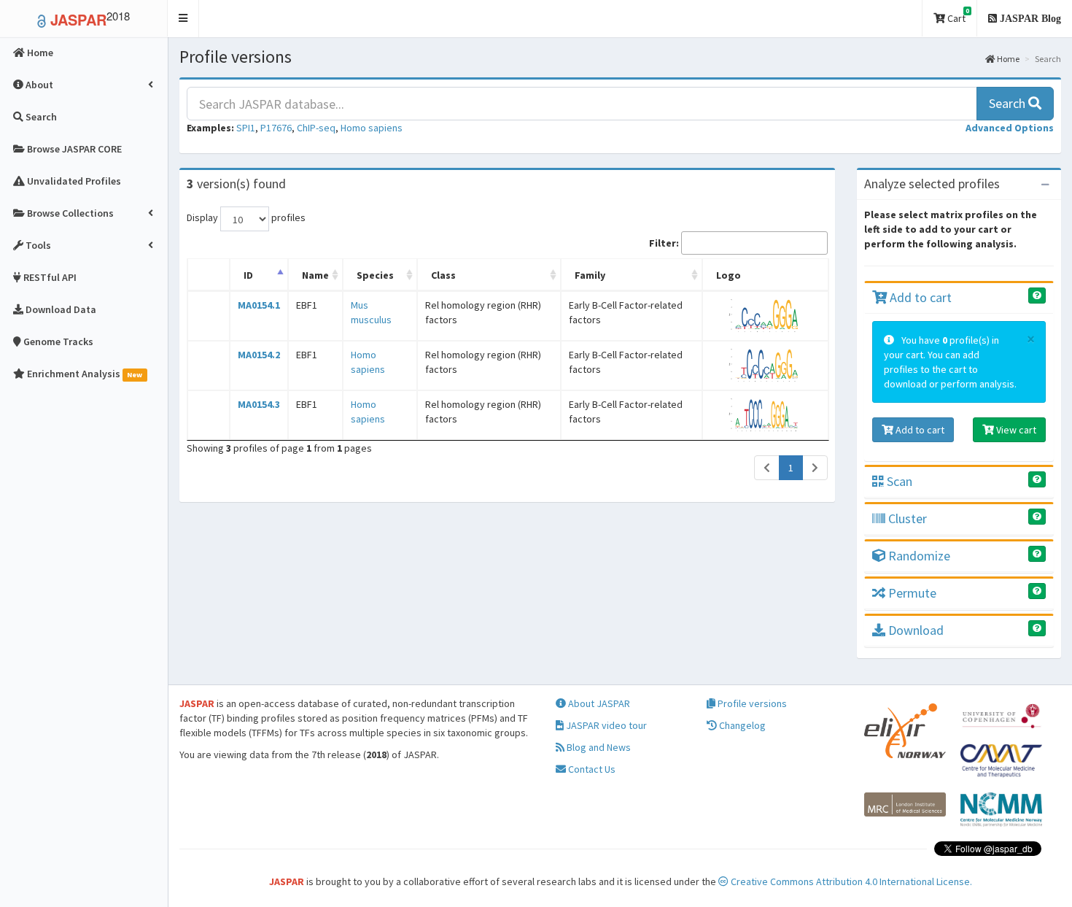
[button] (183, 18)
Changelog (741, 725)
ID (248, 275)
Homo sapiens (372, 127)
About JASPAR (598, 703)
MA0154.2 (259, 354)
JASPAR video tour (605, 725)
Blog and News (597, 747)
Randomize (917, 555)
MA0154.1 (259, 305)
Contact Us (590, 769)
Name (315, 275)
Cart (957, 16)
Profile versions (751, 703)
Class (443, 275)
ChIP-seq (316, 127)
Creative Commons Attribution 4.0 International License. (850, 881)
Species (375, 275)
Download (914, 630)
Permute (910, 592)
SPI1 (245, 127)
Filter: (664, 243)
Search (1008, 103)
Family (590, 275)
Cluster (906, 518)
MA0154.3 (259, 404)
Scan (898, 481)
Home (1007, 58)
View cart (1015, 429)
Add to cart (919, 297)
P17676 (276, 127)
